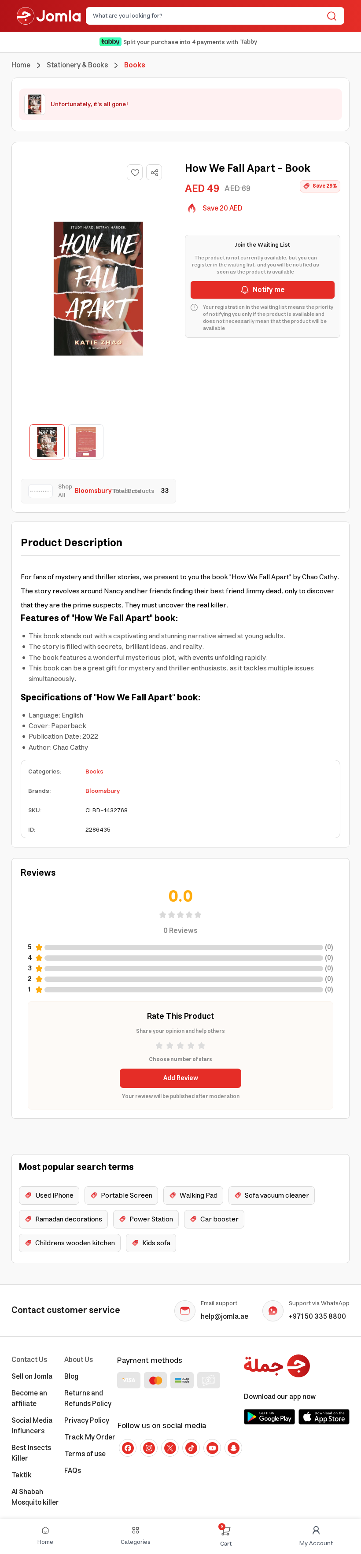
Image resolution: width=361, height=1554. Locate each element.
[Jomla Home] (49, 16)
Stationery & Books (77, 65)
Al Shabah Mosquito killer (35, 1497)
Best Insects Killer (31, 1453)
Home (20, 65)
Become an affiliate (29, 1398)
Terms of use (85, 1454)
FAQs (72, 1470)
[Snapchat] (233, 1448)
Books (94, 771)
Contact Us (29, 1359)
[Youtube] (212, 1448)
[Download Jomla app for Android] (269, 1416)
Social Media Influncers (31, 1425)
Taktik (21, 1475)
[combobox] (208, 15)
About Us (78, 1359)
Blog (71, 1376)
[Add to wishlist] (135, 172)
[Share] (154, 173)
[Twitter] (169, 1448)
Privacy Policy (86, 1420)
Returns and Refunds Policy (87, 1398)
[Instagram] (148, 1448)
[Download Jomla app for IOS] (324, 1416)
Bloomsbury (102, 791)
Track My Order (89, 1437)
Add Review (180, 1078)
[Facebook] (127, 1448)
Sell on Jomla (31, 1376)
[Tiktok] (191, 1448)
